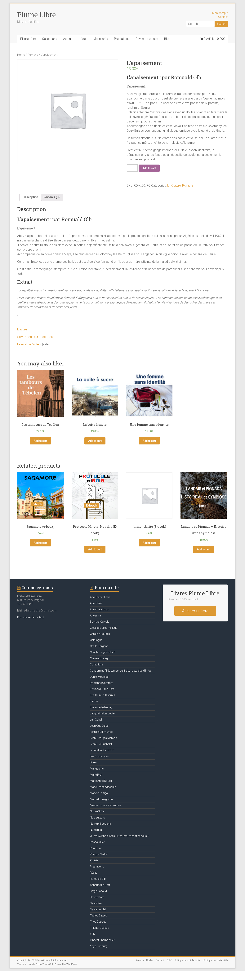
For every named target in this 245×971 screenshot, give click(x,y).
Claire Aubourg (99, 658)
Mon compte (220, 13)
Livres (83, 39)
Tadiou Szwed (98, 915)
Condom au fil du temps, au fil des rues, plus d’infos (121, 670)
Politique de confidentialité (187, 960)
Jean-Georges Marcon (103, 737)
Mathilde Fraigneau (101, 799)
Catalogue (96, 640)
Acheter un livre (195, 611)
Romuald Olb (98, 878)
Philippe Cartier (99, 854)
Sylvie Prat (96, 903)
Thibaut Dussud (99, 927)
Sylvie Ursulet (98, 909)
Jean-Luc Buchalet (101, 744)
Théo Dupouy (98, 921)
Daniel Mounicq (99, 676)
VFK (92, 933)
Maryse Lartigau (99, 793)
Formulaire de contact (30, 617)
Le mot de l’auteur (29, 344)
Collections (49, 39)
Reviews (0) (51, 197)
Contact (223, 16)
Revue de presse (147, 39)
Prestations (121, 39)
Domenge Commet (101, 682)
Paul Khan (96, 848)
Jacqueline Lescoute (102, 713)
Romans (33, 54)
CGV (169, 960)
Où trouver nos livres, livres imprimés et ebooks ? (119, 835)
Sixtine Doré (97, 897)
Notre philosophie (100, 823)
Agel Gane (96, 603)
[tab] (30, 197)
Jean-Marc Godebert (102, 750)
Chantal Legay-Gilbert (102, 652)
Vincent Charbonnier (102, 940)
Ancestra (95, 615)
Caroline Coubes (100, 633)
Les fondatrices (99, 756)
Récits (93, 872)
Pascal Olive (97, 842)
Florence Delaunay (101, 707)
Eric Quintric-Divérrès (102, 695)
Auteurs (68, 39)
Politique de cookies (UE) (215, 960)
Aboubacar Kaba (100, 597)
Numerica (96, 829)
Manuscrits (100, 39)
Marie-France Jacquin (103, 786)
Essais (94, 701)
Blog (167, 39)
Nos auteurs (97, 817)
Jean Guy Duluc (99, 725)
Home (21, 54)
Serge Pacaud (98, 891)
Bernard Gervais (99, 621)
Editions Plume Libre (102, 689)
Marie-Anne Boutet (101, 780)
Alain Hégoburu (99, 609)
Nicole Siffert (97, 811)
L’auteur (22, 329)
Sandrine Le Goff (100, 884)
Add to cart (149, 168)
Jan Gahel (96, 719)
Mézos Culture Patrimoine (105, 805)
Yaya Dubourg (98, 946)
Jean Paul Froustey (101, 731)
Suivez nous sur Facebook (35, 337)
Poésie (94, 860)
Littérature (174, 185)
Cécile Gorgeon (99, 646)
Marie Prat (96, 774)
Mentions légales (144, 960)
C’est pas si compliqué (103, 627)
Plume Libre (36, 14)
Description (30, 197)
